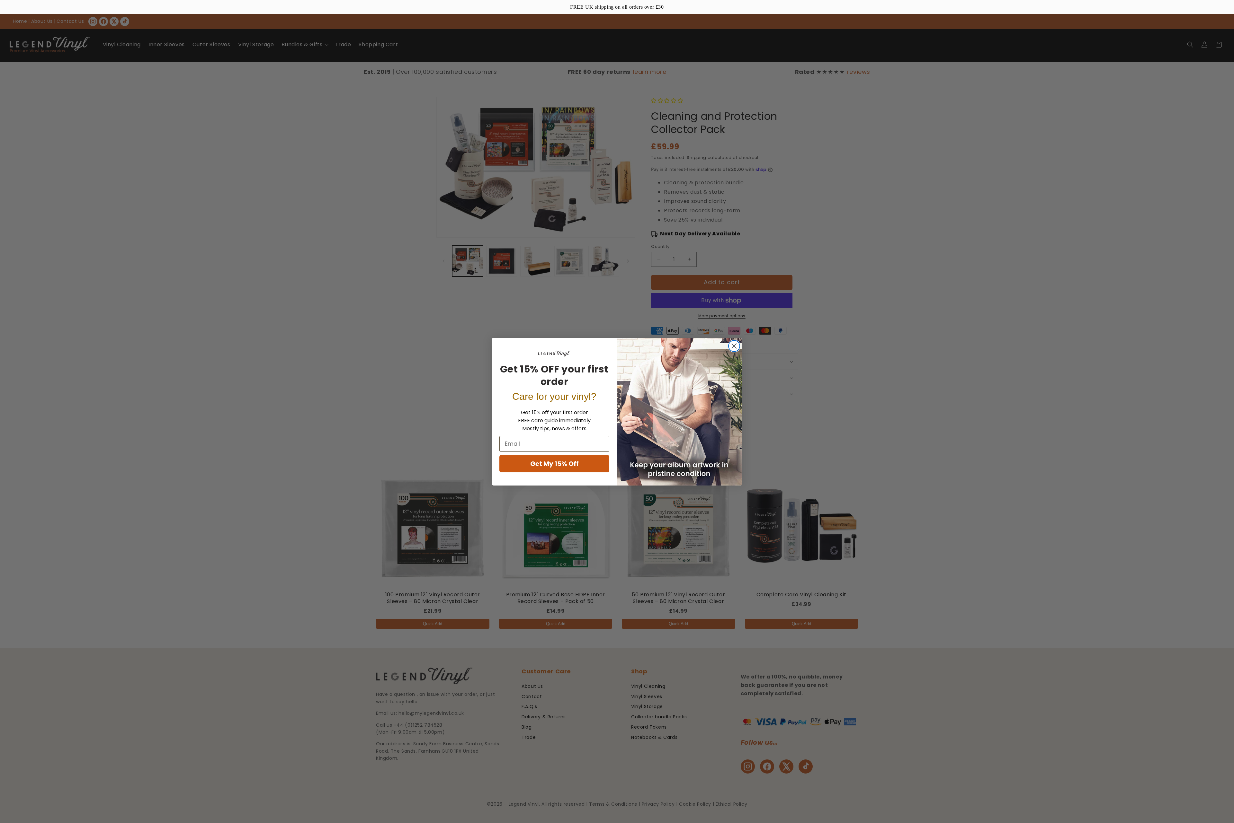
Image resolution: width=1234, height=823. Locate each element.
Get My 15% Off (554, 463)
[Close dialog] (734, 346)
